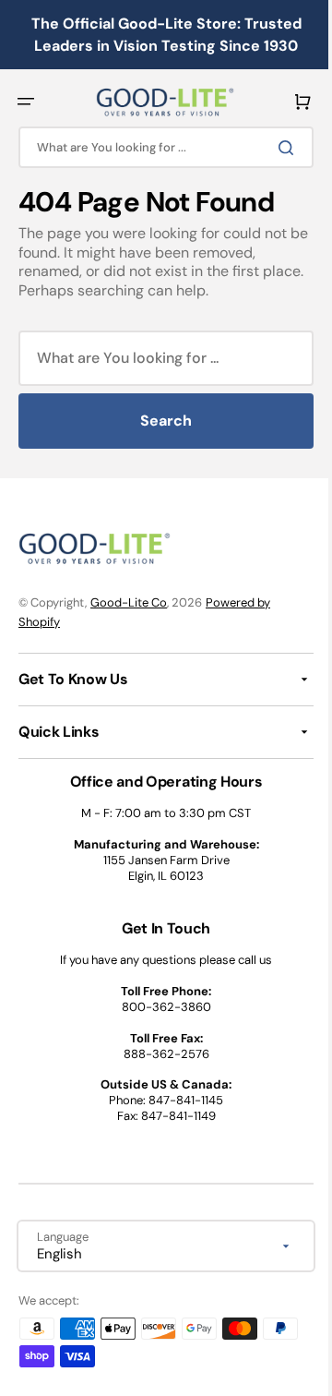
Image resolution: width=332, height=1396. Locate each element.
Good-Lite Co (128, 602)
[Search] (276, 147)
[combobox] (159, 147)
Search (159, 420)
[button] (26, 101)
